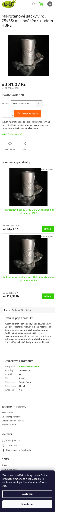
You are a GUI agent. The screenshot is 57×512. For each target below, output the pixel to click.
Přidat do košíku (30, 113)
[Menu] (50, 4)
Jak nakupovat (8, 412)
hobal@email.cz (13, 440)
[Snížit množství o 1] (12, 115)
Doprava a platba (10, 424)
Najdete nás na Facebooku (18, 450)
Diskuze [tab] (29, 310)
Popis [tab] (7, 310)
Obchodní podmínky (11, 416)
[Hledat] (33, 4)
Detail (47, 229)
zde (4, 486)
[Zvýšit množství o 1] (12, 112)
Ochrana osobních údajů (13, 420)
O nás (4, 465)
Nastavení (27, 494)
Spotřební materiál (29, 366)
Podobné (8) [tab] (17, 310)
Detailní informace (10, 134)
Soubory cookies (10, 469)
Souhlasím (27, 504)
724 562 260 (11, 445)
